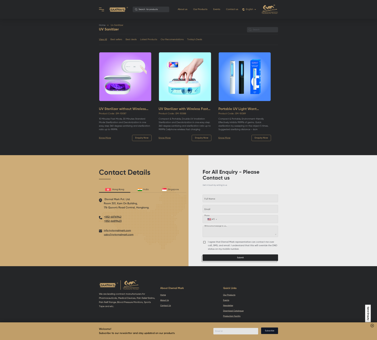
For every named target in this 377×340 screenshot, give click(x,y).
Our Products (200, 9)
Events (216, 9)
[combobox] (151, 9)
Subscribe (269, 331)
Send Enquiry (368, 313)
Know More (105, 138)
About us (182, 9)
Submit (240, 258)
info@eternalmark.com (117, 230)
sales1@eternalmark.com (118, 234)
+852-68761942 (112, 217)
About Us (164, 300)
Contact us (232, 9)
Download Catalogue (233, 311)
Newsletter (228, 306)
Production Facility (231, 316)
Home (102, 25)
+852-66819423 (113, 221)
